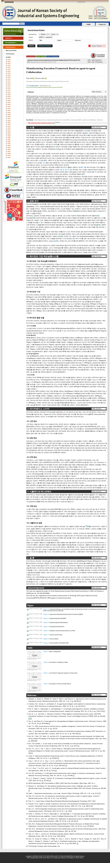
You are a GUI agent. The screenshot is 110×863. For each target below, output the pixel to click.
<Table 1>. (46, 651)
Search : (31, 40)
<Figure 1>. (46, 609)
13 (68, 169)
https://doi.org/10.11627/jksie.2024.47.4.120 (43, 62)
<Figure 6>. (46, 630)
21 (98, 216)
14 (98, 225)
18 (77, 211)
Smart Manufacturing (40, 120)
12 (65, 169)
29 (88, 526)
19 (70, 169)
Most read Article (11, 50)
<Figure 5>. (46, 626)
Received (28, 87)
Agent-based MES (76, 120)
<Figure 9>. (46, 643)
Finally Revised (41, 87)
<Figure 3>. (46, 618)
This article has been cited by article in (40, 123)
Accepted (54, 87)
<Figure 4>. (46, 622)
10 (61, 169)
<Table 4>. (46, 684)
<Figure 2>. (46, 614)
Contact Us (102, 24)
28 (85, 167)
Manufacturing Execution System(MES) (58, 120)
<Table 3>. (46, 673)
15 (69, 238)
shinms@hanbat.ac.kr (45, 85)
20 (45, 160)
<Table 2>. (46, 662)
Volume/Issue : (33, 34)
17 (82, 167)
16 (57, 146)
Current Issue (10, 54)
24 (93, 172)
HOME (88, 24)
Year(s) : (31, 37)
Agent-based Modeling (89, 120)
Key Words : (30, 120)
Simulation (99, 120)
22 (89, 130)
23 (61, 236)
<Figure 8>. (46, 639)
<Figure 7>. (46, 635)
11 (67, 165)
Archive (8, 57)
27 (83, 174)
